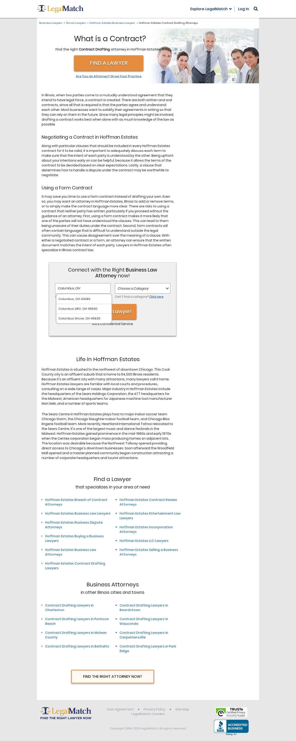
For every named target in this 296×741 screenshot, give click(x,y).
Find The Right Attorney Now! (112, 676)
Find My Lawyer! (113, 311)
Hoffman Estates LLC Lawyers (144, 540)
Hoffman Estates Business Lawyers (112, 23)
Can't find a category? (139, 297)
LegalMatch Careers (148, 714)
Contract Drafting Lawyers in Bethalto (77, 646)
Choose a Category (132, 288)
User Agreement (120, 709)
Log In (243, 9)
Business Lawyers (50, 23)
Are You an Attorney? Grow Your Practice (109, 76)
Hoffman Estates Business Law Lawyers (78, 513)
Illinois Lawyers (76, 23)
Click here (156, 297)
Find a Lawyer (109, 63)
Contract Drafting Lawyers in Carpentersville (144, 635)
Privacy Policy (154, 709)
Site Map (182, 709)
